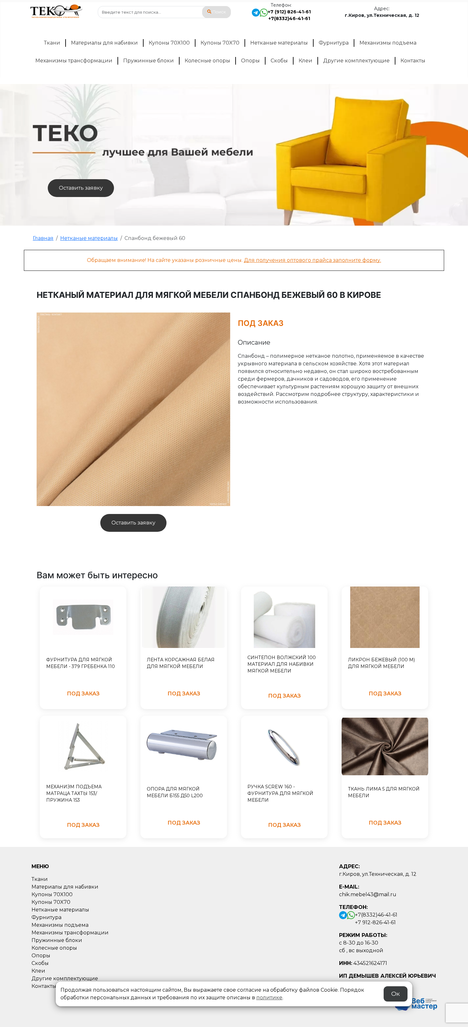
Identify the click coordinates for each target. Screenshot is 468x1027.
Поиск (219, 12)
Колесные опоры (207, 61)
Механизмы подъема (387, 43)
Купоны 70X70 (220, 43)
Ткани (52, 43)
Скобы (279, 61)
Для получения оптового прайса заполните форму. (312, 260)
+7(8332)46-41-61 (289, 18)
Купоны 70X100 (169, 43)
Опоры (250, 61)
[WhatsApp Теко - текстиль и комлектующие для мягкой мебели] (264, 15)
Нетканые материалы (279, 43)
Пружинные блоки (148, 61)
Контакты (413, 61)
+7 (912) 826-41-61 (289, 12)
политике (269, 998)
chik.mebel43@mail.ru (367, 894)
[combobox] (164, 12)
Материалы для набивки (104, 43)
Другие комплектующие (356, 61)
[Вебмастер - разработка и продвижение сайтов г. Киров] (414, 1003)
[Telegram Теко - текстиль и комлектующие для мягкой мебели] (256, 15)
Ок (395, 994)
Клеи (305, 61)
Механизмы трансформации (73, 61)
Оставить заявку (81, 188)
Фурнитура (334, 43)
